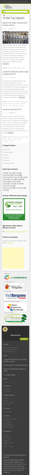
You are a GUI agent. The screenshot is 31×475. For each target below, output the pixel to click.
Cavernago (9, 103)
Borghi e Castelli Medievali (10, 347)
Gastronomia (7, 421)
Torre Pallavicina (16, 105)
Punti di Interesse (8, 395)
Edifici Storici (6, 404)
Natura (4, 155)
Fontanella (6, 179)
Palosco (13, 183)
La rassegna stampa (9, 375)
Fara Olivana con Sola (20, 464)
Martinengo (23, 103)
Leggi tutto (5, 63)
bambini (5, 149)
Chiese (5, 400)
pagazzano (6, 183)
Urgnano (6, 190)
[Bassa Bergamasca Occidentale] (15, 311)
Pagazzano (5, 105)
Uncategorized (17, 101)
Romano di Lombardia (9, 188)
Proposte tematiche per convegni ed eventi (14, 370)
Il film (5, 355)
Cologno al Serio (17, 177)
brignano (18, 67)
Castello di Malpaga (8, 175)
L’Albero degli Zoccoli (9, 351)
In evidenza (10, 67)
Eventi (5, 379)
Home (4, 15)
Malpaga (18, 103)
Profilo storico (7, 423)
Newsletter (6, 436)
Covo (25, 177)
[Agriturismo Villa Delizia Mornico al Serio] (15, 231)
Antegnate (6, 460)
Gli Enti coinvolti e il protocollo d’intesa (15, 365)
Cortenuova (6, 464)
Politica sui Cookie (8, 446)
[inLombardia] (15, 280)
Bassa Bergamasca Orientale (18, 328)
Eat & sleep (6, 408)
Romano (10, 105)
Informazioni (7, 431)
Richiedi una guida (8, 442)
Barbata (11, 460)
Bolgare (5, 173)
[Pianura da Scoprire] (15, 323)
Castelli (5, 398)
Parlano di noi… (7, 438)
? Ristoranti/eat (7, 411)
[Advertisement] (13, 258)
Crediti (5, 444)
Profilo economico (8, 427)
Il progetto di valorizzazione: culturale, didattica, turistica (15, 360)
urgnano (22, 105)
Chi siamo (6, 434)
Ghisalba (22, 67)
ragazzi (5, 158)
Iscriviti (24, 339)
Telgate (18, 470)
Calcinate (12, 173)
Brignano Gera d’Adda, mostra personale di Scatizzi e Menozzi (15, 23)
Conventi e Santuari (8, 402)
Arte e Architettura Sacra (10, 349)
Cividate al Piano (7, 177)
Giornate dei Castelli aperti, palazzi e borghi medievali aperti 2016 (15, 72)
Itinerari (5, 344)
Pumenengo (21, 468)
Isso (16, 466)
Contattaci (6, 440)
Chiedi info (10, 243)
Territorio (5, 160)
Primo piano (10, 101)
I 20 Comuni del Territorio (10, 419)
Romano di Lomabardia (9, 185)
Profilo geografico (8, 425)
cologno (13, 103)
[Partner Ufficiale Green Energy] (14, 220)
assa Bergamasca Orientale (15, 6)
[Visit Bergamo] (15, 299)
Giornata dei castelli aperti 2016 (12, 109)
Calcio (18, 173)
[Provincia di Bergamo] (14, 289)
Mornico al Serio (16, 181)
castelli (4, 103)
